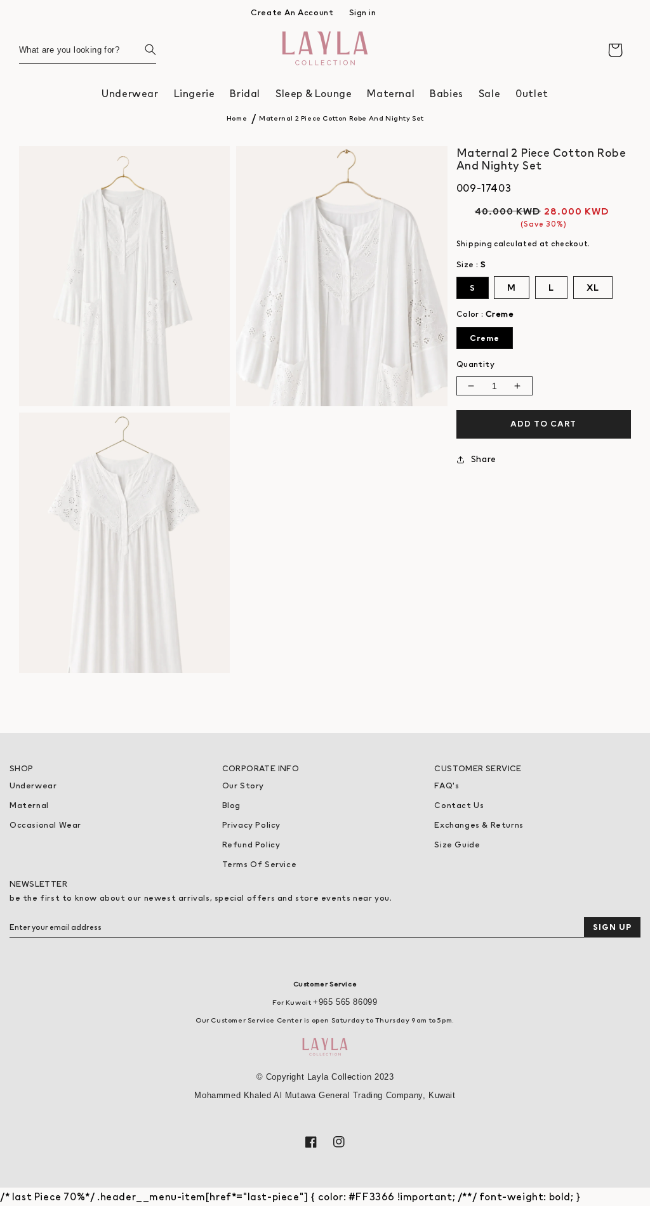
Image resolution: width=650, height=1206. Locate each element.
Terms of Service (259, 864)
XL (593, 287)
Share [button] (483, 459)
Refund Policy (251, 844)
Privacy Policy (251, 825)
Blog (231, 805)
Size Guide (457, 844)
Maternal (29, 805)
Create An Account (292, 12)
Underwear (33, 785)
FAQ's (446, 785)
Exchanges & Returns (478, 825)
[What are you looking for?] (142, 49)
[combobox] (87, 50)
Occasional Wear (45, 825)
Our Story (243, 785)
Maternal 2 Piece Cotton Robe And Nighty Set (341, 118)
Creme (485, 338)
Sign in (362, 12)
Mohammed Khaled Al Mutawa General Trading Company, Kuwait (324, 1095)
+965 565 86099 (345, 1002)
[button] (130, 93)
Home (237, 118)
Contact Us (459, 805)
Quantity (475, 364)
